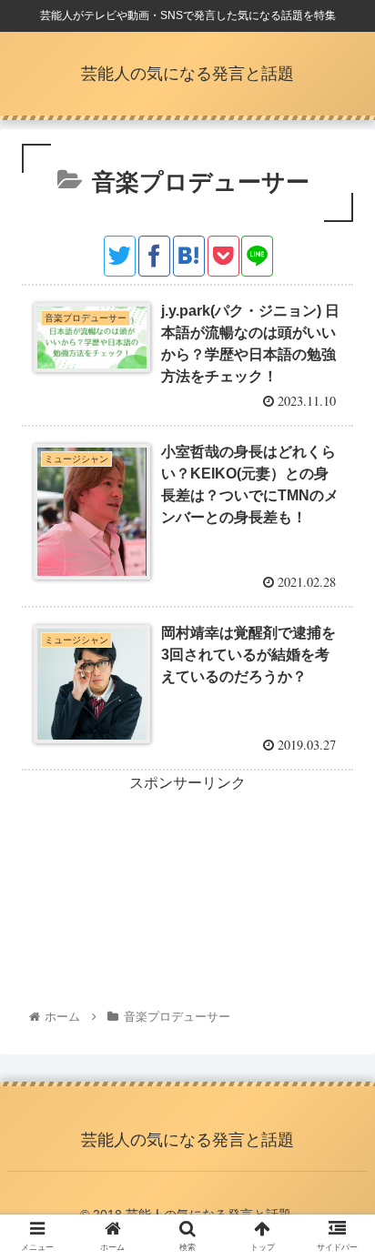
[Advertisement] (187, 864)
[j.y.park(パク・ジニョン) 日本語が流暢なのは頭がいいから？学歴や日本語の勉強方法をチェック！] (189, 256)
